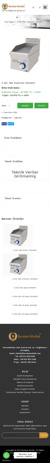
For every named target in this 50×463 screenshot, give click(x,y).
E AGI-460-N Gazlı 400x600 (25, 305)
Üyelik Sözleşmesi (25, 376)
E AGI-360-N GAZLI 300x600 (25, 279)
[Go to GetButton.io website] (6, 460)
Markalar (25, 406)
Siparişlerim (25, 412)
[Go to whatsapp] (6, 455)
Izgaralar (18, 118)
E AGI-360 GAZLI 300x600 (25, 250)
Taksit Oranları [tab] (12, 198)
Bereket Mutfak (28, 450)
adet (4, 105)
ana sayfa (9, 22)
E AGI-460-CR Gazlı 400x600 (25, 314)
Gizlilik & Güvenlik (25, 386)
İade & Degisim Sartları (25, 389)
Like (4, 123)
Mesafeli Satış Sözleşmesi (25, 379)
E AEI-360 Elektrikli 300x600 (18, 82)
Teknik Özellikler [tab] (13, 161)
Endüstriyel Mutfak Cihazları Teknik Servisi (25, 392)
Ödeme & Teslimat (25, 382)
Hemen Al (41, 106)
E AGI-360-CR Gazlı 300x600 (25, 297)
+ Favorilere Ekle (9, 112)
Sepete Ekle (25, 106)
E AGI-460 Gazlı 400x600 (25, 288)
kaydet (44, 435)
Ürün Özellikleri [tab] (13, 138)
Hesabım (25, 409)
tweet (11, 123)
